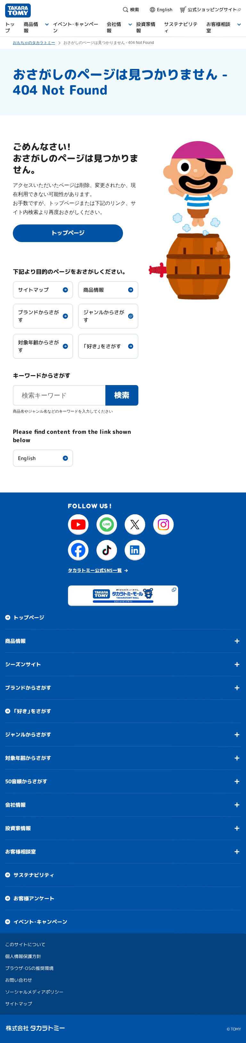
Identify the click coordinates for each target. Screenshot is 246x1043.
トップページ (28, 617)
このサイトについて (25, 944)
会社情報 (15, 804)
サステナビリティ (33, 875)
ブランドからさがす (38, 316)
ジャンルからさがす (103, 316)
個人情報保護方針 (23, 956)
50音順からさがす (26, 781)
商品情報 (93, 289)
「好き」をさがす (102, 346)
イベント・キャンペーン (40, 921)
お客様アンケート (33, 898)
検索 (122, 395)
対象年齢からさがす (38, 346)
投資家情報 (18, 828)
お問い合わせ (18, 980)
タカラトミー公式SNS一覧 (95, 570)
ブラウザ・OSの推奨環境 (29, 968)
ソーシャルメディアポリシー (34, 992)
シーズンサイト (23, 664)
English (27, 458)
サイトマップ (33, 289)
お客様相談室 (20, 851)
